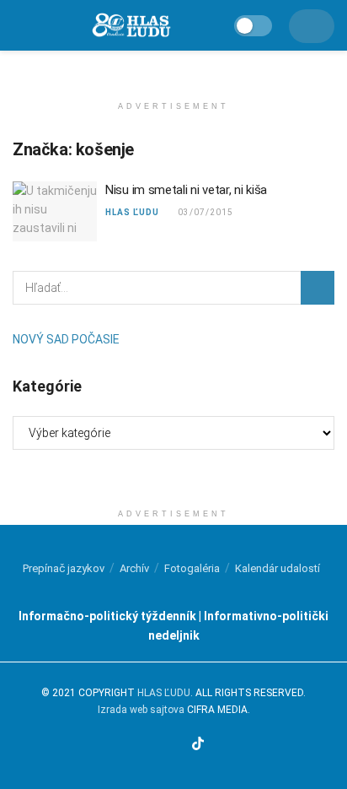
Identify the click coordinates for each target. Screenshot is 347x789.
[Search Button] (317, 288)
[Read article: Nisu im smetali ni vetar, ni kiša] (55, 211)
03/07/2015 (204, 212)
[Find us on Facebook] (139, 745)
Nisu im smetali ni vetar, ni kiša (186, 189)
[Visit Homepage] (130, 26)
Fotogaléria (192, 568)
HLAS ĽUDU (132, 212)
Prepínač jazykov (63, 568)
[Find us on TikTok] (198, 744)
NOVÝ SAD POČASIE (66, 339)
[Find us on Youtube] (178, 745)
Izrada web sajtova (141, 710)
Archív (134, 568)
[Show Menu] (20, 25)
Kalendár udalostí (277, 568)
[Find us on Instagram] (158, 745)
